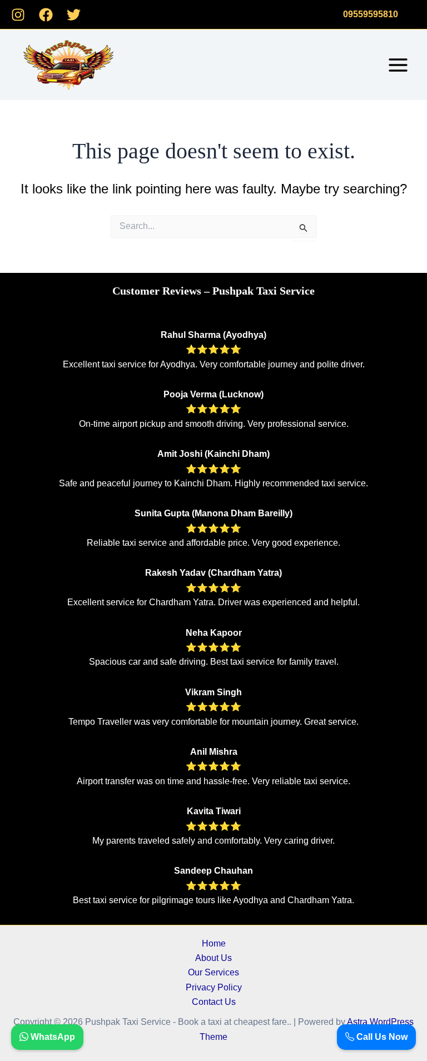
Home (214, 943)
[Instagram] (18, 15)
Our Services (213, 972)
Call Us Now (381, 1037)
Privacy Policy (214, 987)
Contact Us (214, 1002)
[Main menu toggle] (398, 65)
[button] (370, 14)
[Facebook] (46, 15)
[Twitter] (74, 15)
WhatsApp (51, 1037)
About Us (213, 958)
